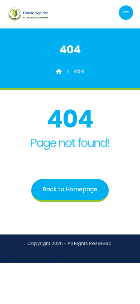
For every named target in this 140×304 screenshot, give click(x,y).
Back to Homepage (70, 189)
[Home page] (59, 71)
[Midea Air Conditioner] (28, 14)
